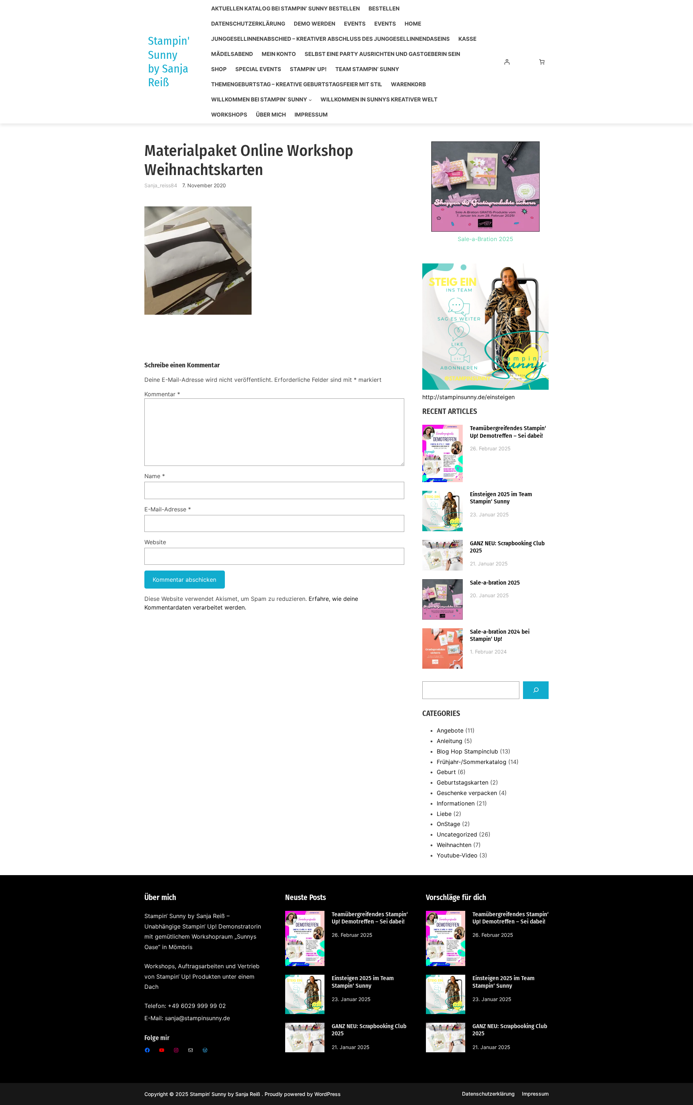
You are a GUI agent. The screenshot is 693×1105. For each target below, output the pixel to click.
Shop (219, 69)
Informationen (456, 803)
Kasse (467, 39)
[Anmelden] (507, 62)
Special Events (258, 69)
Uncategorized (457, 834)
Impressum (311, 115)
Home (413, 24)
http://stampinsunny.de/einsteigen (468, 397)
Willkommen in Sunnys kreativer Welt (379, 99)
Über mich (271, 115)
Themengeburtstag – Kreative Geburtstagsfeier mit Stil (296, 84)
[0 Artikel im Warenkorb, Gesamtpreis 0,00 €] (542, 62)
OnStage (448, 823)
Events (355, 24)
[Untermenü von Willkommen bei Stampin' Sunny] (310, 99)
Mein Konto (279, 54)
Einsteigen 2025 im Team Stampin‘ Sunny (501, 498)
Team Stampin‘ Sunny (367, 69)
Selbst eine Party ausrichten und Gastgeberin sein (382, 54)
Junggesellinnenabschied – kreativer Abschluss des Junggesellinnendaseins (330, 39)
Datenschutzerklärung (248, 24)
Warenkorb (408, 84)
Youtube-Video (457, 855)
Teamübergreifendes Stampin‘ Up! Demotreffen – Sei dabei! (508, 432)
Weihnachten (454, 844)
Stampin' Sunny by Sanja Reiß (168, 61)
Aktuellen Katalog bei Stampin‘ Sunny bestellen (285, 8)
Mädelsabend (232, 54)
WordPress (327, 1094)
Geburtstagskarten (462, 782)
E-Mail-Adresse (167, 509)
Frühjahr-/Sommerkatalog (471, 761)
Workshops (229, 115)
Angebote (450, 730)
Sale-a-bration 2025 (495, 582)
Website (155, 542)
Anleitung (449, 740)
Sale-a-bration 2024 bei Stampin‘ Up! (499, 635)
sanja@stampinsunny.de (197, 1018)
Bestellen (384, 8)
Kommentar (162, 394)
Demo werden (314, 24)
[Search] (536, 690)
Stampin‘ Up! (308, 69)
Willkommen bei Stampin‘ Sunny (259, 99)
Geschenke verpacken (467, 792)
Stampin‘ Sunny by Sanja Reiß (226, 1094)
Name (154, 476)
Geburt (446, 772)
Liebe (444, 813)
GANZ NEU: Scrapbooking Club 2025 (507, 547)
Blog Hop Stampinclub (467, 751)
